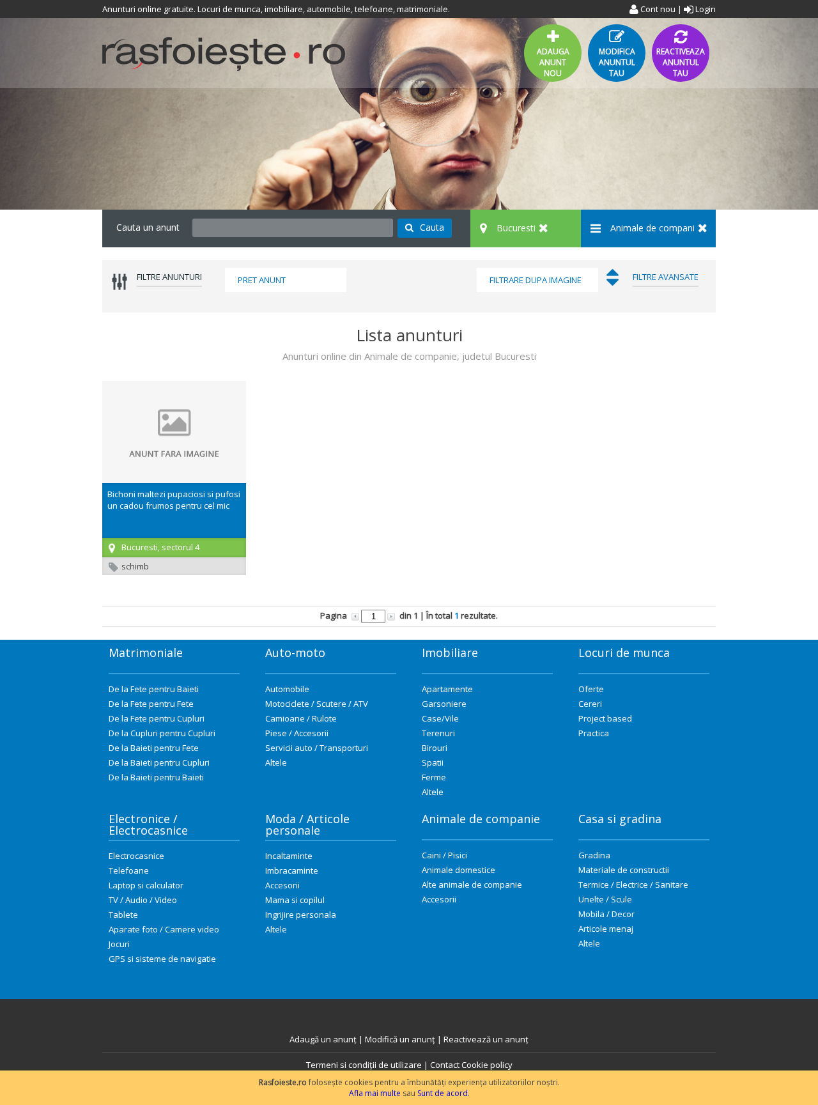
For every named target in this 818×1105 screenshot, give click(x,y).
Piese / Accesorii (296, 733)
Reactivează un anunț (486, 1039)
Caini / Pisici (444, 855)
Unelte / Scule (605, 899)
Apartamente (447, 689)
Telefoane (129, 870)
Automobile (287, 689)
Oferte (591, 689)
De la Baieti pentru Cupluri (159, 762)
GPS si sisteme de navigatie (162, 958)
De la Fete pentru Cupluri (156, 718)
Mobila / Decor (606, 914)
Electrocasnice (136, 856)
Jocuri (119, 944)
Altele (276, 762)
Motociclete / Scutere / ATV (316, 703)
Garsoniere (444, 703)
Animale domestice (458, 870)
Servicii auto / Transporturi (316, 747)
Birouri (434, 747)
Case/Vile (440, 718)
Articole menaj (605, 928)
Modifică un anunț (400, 1039)
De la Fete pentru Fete (151, 703)
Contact (444, 1064)
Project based (605, 718)
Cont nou (656, 9)
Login (704, 9)
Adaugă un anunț (323, 1039)
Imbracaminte (291, 870)
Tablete (123, 914)
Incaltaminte (289, 856)
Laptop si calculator (146, 885)
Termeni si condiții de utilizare (364, 1064)
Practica (593, 733)
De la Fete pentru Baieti (154, 689)
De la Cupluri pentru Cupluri (162, 733)
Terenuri (438, 733)
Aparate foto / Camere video (164, 929)
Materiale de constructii (623, 870)
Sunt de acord (442, 1093)
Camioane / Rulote (301, 718)
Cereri (590, 703)
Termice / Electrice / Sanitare (633, 884)
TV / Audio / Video (143, 900)
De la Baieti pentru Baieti (156, 777)
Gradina (594, 855)
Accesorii (282, 885)
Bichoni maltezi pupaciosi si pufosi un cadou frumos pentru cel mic (173, 499)
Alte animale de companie (472, 884)
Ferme (434, 777)
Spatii (433, 762)
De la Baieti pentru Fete (154, 747)
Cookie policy (487, 1064)
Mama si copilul (295, 900)
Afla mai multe (375, 1093)
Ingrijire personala (300, 914)
